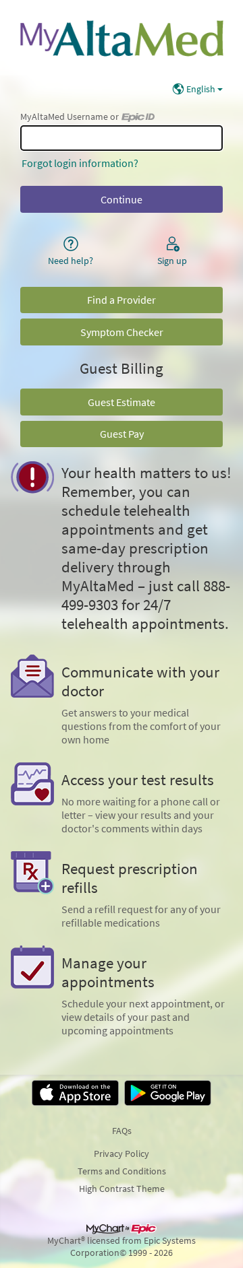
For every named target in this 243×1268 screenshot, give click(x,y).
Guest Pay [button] (122, 433)
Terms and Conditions (122, 1171)
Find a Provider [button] (121, 299)
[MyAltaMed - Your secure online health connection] (121, 37)
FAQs (122, 1131)
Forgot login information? (80, 163)
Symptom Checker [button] (121, 332)
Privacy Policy (121, 1153)
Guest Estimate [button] (121, 402)
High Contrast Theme (122, 1188)
